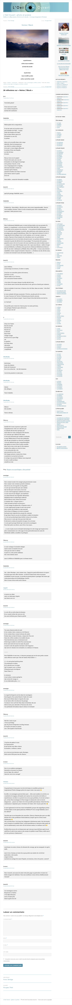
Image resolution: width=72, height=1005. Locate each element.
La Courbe (59, 357)
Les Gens (59, 125)
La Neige (59, 276)
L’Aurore (59, 262)
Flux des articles (61, 446)
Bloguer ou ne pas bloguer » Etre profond (18, 469)
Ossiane (9, 82)
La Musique (59, 384)
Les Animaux (60, 142)
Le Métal (59, 334)
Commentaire (7, 919)
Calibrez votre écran (63, 69)
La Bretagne (60, 224)
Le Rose (58, 319)
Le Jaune (59, 313)
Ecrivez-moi (64, 34)
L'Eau (25, 82)
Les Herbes (59, 164)
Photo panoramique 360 (62, 412)
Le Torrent (59, 200)
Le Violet (59, 323)
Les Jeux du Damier (61, 292)
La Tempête (60, 284)
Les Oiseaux (59, 145)
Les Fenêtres (60, 398)
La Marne (59, 241)
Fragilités (59, 124)
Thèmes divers (60, 425)
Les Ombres (59, 300)
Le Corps (59, 123)
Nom (5, 938)
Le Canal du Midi (61, 184)
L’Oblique (59, 365)
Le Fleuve (59, 189)
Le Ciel (58, 263)
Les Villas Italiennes (61, 174)
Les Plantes (59, 171)
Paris (58, 246)
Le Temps (59, 371)
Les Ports (59, 197)
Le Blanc (59, 307)
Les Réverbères (60, 211)
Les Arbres (59, 150)
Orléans (58, 244)
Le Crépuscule (60, 265)
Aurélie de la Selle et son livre (63, 420)
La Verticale (59, 376)
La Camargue (60, 226)
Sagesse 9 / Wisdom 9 (62, 86)
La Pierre (59, 347)
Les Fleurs (59, 158)
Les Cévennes (60, 228)
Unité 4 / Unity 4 (60, 83)
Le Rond (59, 368)
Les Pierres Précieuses (62, 348)
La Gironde (59, 232)
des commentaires (62, 448)
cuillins (4, 84)
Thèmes (63, 66)
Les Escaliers (60, 397)
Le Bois (58, 328)
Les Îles (58, 235)
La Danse (59, 381)
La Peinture (59, 387)
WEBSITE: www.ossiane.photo (64, 45)
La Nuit (58, 268)
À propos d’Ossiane (63, 33)
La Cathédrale (60, 394)
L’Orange (59, 317)
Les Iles (39, 82)
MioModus (6, 356)
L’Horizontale (60, 362)
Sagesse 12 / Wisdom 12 (62, 84)
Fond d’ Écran (60, 411)
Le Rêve (35, 82)
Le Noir (58, 314)
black (48, 82)
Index (58, 429)
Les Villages (59, 215)
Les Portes (59, 404)
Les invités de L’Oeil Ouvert (63, 419)
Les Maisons (60, 206)
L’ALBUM (64, 54)
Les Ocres (59, 345)
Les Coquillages (60, 186)
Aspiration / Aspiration (62, 81)
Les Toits (59, 214)
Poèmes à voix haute (61, 293)
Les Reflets (59, 302)
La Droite (59, 358)
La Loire (59, 240)
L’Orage (58, 279)
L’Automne (59, 255)
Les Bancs (59, 205)
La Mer (58, 168)
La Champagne (60, 229)
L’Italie (58, 237)
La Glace (59, 275)
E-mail (5, 945)
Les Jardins (59, 165)
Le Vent (58, 285)
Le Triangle (59, 374)
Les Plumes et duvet (61, 336)
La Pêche (59, 194)
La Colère (59, 135)
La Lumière (59, 299)
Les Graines (59, 162)
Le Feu (58, 331)
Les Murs (59, 208)
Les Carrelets (60, 185)
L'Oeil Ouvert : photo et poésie (17, 15)
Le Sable (59, 198)
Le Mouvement (60, 364)
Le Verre (59, 339)
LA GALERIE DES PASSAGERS (64, 63)
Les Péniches (60, 195)
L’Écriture (59, 382)
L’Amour (59, 132)
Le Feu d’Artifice (60, 333)
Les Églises (59, 395)
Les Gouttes (59, 191)
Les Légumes (60, 166)
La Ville (58, 218)
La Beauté (59, 134)
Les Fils (58, 359)
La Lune (59, 266)
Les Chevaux (60, 144)
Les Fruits (59, 161)
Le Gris (58, 311)
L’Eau (58, 188)
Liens (64, 68)
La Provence (60, 247)
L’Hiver (58, 257)
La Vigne (59, 172)
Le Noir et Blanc (60, 316)
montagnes (15, 84)
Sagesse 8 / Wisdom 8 (62, 87)
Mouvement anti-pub (62, 426)
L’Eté (58, 254)
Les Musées (59, 385)
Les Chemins (60, 153)
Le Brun (58, 310)
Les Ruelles (59, 212)
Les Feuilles (59, 156)
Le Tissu (59, 337)
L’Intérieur (59, 400)
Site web (5, 951)
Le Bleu (58, 308)
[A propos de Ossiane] (63, 27)
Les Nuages (59, 278)
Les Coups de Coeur (61, 290)
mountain (21, 84)
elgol (11, 84)
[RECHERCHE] (69, 437)
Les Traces (59, 373)
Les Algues (59, 179)
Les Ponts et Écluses (61, 402)
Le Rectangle (60, 367)
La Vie (58, 127)
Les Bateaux (60, 181)
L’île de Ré (59, 234)
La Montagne (30, 82)
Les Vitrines (59, 217)
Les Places (59, 209)
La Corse (59, 231)
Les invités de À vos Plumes (63, 418)
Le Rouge (59, 320)
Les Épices (59, 155)
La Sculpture (60, 388)
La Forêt (59, 159)
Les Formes (59, 361)
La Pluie (59, 281)
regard (5, 588)
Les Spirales (60, 370)
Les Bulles (59, 182)
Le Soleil (59, 282)
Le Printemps (60, 252)
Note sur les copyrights (63, 75)
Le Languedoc (60, 238)
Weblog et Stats (60, 428)
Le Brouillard (60, 273)
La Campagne (60, 152)
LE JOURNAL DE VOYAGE (63, 60)
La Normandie (60, 243)
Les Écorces (59, 330)
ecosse (8, 84)
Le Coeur (59, 355)
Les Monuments (60, 401)
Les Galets (59, 344)
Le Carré (59, 354)
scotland (26, 84)
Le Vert (58, 322)
